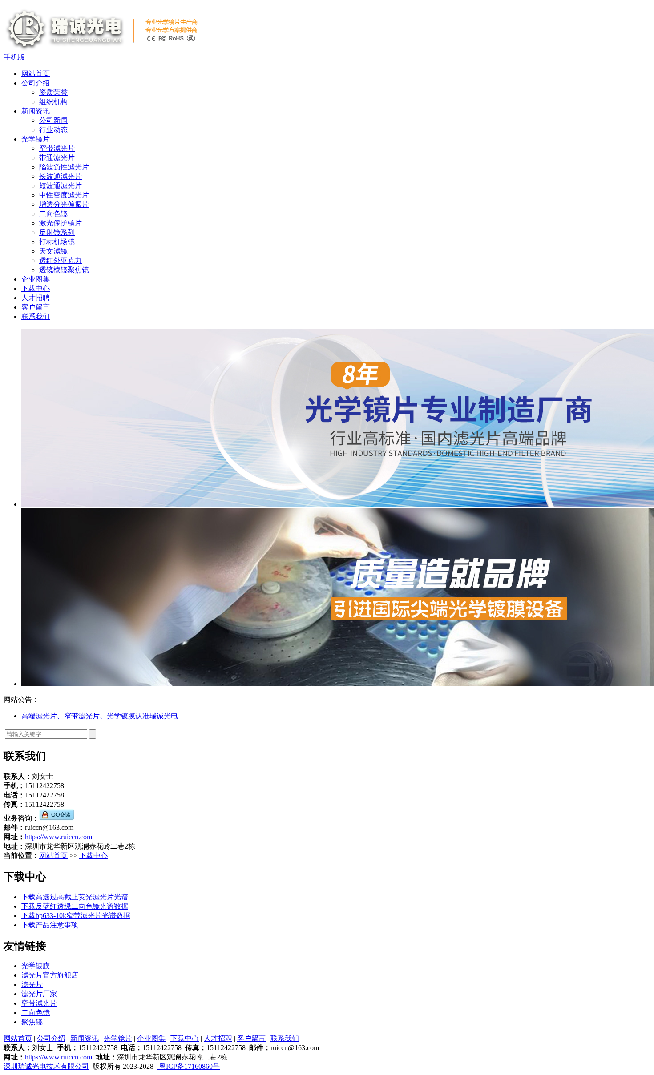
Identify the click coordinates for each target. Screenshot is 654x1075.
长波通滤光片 (60, 176)
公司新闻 (53, 120)
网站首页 (35, 73)
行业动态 (53, 129)
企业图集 (35, 279)
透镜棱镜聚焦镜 (64, 270)
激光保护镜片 (60, 223)
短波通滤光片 (60, 185)
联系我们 (35, 316)
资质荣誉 (53, 92)
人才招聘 (35, 298)
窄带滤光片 (57, 148)
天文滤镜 (53, 251)
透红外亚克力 (60, 260)
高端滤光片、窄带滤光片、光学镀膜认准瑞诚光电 (99, 716)
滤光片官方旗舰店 (49, 975)
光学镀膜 (35, 966)
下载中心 (35, 288)
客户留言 (35, 307)
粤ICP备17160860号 (188, 1066)
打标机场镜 (57, 242)
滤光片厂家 (39, 994)
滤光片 (32, 984)
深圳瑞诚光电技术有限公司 (46, 1066)
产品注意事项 (57, 925)
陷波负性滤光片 (64, 167)
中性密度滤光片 (64, 195)
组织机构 (53, 101)
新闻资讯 (35, 111)
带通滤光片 (57, 157)
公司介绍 (35, 83)
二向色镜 (53, 213)
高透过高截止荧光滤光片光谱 (82, 897)
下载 (28, 897)
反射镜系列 (57, 232)
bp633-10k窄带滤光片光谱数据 (83, 915)
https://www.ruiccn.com (58, 837)
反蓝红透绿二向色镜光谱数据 (82, 906)
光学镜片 (35, 139)
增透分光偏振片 (64, 204)
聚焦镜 (32, 1022)
